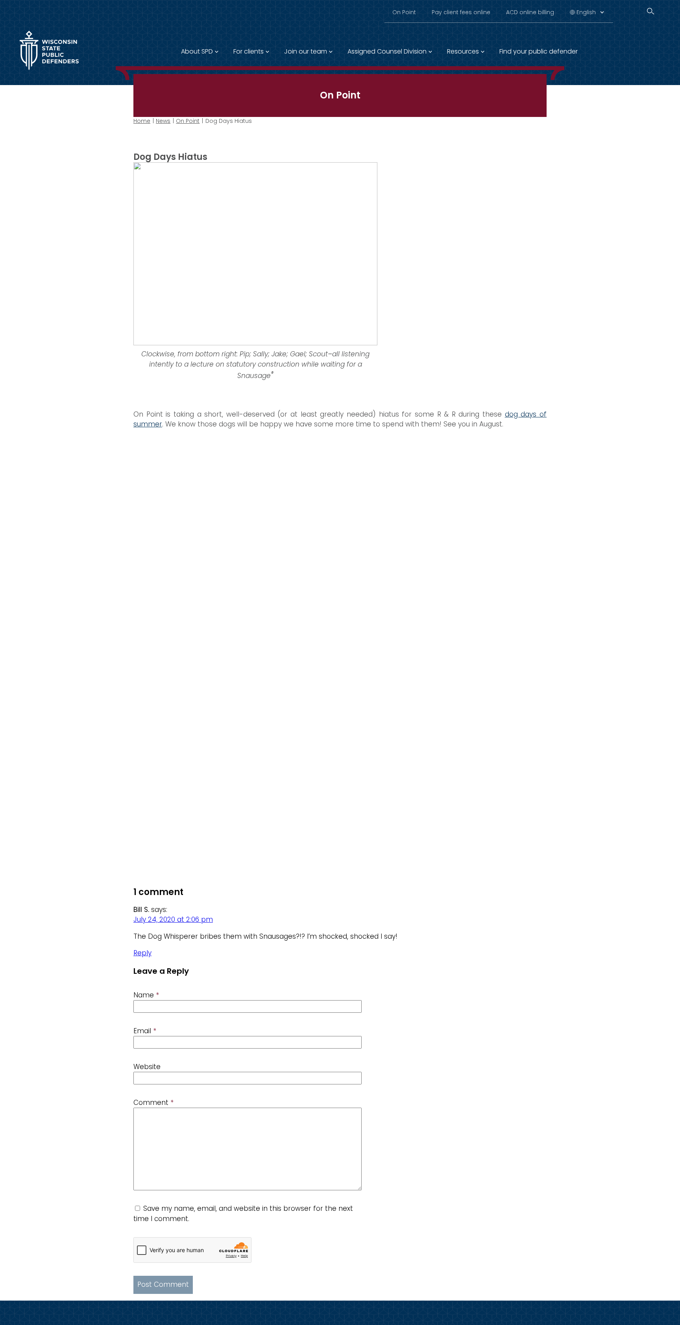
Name (146, 995)
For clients (248, 51)
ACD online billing (530, 12)
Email (144, 1031)
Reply (142, 953)
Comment (153, 1102)
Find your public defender (538, 51)
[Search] (650, 11)
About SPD (197, 51)
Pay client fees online (461, 12)
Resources (463, 51)
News (163, 121)
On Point (404, 12)
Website (147, 1066)
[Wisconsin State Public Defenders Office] (49, 71)
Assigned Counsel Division (387, 51)
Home (141, 121)
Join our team (305, 51)
